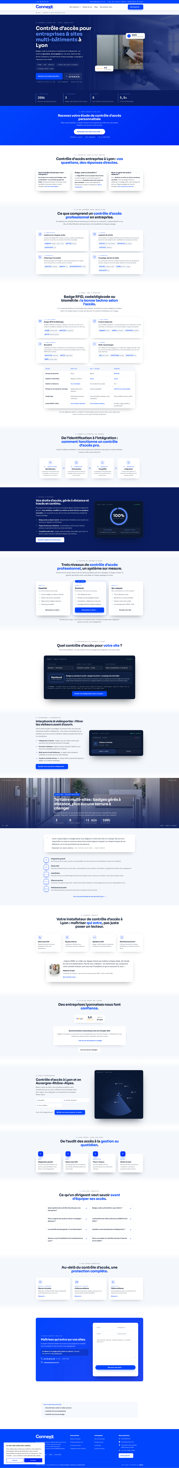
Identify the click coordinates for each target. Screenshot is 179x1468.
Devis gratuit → (135, 7)
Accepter (33, 1460)
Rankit (141, 1465)
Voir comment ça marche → (126, 186)
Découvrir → (42, 1296)
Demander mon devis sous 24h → (89, 132)
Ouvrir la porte (104, 751)
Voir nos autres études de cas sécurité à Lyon (88, 896)
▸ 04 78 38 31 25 (42, 2)
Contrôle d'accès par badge (55, 1414)
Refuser (14, 1460)
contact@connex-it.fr (127, 1442)
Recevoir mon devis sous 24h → (49, 76)
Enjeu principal (111, 664)
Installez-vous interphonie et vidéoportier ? (111, 1229)
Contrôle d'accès (75, 1445)
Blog (96, 7)
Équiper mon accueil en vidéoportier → (52, 766)
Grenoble (41, 1100)
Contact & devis (99, 1448)
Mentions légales (64, 1465)
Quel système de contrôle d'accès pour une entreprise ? (67, 1209)
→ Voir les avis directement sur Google (89, 1040)
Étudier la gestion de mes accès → (50, 540)
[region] (24, 1453)
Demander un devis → (53, 610)
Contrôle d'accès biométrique (55, 1411)
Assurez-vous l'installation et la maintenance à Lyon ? (67, 1239)
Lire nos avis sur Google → (89, 1050)
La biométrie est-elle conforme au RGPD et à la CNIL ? (111, 1220)
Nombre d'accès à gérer (84, 664)
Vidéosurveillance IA (76, 1442)
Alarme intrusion (75, 1439)
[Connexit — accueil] (45, 7)
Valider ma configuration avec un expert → (89, 694)
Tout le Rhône (43, 1105)
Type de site (52, 664)
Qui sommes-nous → (70, 977)
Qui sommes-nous (106, 7)
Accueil (38, 12)
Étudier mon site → (126, 610)
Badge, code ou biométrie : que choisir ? (111, 1208)
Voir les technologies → (52, 186)
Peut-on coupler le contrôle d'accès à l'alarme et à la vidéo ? (111, 1239)
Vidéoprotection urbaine (78, 1448)
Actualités (97, 1445)
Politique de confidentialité (77, 1465)
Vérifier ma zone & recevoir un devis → (69, 1112)
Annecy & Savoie (71, 1100)
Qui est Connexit (99, 1439)
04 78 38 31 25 (57, 1353)
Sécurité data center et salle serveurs (58, 1408)
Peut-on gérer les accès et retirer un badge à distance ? (67, 1220)
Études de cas (87, 7)
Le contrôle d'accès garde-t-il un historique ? (67, 1229)
